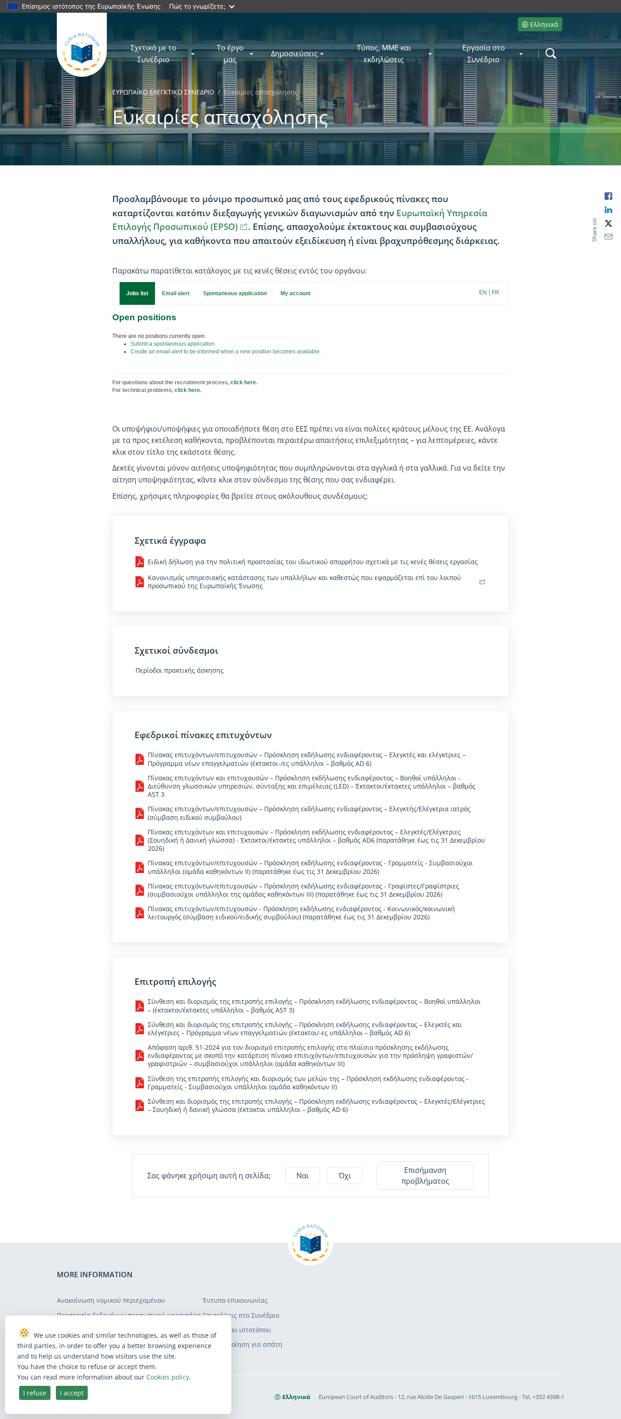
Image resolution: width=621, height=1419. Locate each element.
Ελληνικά (544, 24)
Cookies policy (167, 1377)
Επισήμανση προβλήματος (425, 1175)
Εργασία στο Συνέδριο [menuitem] (483, 53)
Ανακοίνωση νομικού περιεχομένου (111, 1300)
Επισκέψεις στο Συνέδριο (241, 1315)
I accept (72, 1393)
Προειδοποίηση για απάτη (242, 1344)
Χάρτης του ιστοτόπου (237, 1329)
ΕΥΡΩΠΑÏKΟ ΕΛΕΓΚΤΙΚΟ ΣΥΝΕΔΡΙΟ (163, 92)
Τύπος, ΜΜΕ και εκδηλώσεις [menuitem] (384, 53)
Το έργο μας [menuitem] (230, 53)
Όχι (345, 1176)
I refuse (34, 1393)
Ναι (302, 1176)
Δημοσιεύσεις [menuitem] (294, 54)
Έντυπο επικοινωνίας (235, 1300)
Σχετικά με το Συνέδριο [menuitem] (153, 53)
